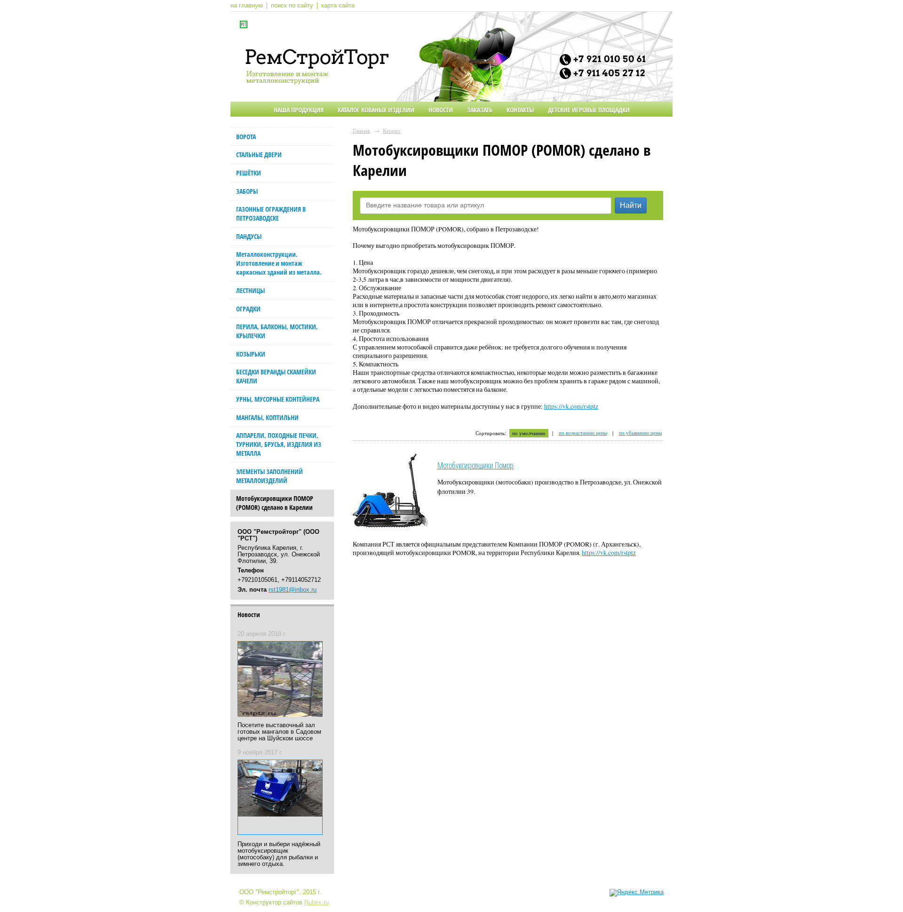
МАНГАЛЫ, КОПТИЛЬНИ (267, 417)
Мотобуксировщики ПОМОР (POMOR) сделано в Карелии (274, 503)
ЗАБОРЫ (247, 191)
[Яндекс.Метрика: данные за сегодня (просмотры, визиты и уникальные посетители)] (637, 892)
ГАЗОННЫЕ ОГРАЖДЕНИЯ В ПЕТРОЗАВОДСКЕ (271, 213)
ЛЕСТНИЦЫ (250, 290)
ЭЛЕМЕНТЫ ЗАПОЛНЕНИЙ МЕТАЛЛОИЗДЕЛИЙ (269, 476)
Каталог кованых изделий (376, 109)
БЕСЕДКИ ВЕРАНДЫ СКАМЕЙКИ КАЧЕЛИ (276, 376)
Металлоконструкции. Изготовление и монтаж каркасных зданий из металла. (279, 263)
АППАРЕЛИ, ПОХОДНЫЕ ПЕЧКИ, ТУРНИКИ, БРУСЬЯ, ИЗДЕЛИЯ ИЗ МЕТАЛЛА (278, 444)
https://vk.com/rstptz (571, 406)
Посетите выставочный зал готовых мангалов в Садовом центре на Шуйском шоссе (279, 732)
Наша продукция (299, 109)
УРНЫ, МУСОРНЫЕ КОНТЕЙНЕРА (277, 399)
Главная (361, 130)
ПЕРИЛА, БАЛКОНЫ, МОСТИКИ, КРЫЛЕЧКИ (277, 331)
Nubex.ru (316, 902)
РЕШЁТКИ (248, 172)
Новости (440, 109)
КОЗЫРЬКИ (250, 353)
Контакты (520, 109)
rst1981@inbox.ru (293, 590)
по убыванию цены (640, 432)
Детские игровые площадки (589, 109)
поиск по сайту (292, 5)
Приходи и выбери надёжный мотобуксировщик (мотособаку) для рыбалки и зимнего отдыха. (279, 854)
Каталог (392, 130)
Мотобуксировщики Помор (475, 465)
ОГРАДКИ (248, 308)
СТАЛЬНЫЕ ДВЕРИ (259, 154)
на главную (246, 5)
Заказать (479, 109)
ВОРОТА (246, 136)
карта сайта (338, 5)
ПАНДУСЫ (248, 236)
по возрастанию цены (583, 432)
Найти (631, 205)
